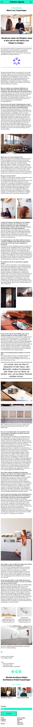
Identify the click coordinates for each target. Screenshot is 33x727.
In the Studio (16, 8)
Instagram (3, 720)
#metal (16, 680)
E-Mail (2, 718)
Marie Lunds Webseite (8, 663)
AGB (18, 721)
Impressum (20, 722)
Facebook (3, 719)
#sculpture (17, 677)
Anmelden (8, 713)
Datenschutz (20, 724)
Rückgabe (19, 719)
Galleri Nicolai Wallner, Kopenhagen (11, 666)
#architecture (8, 680)
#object (24, 677)
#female (9, 677)
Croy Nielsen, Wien (7, 665)
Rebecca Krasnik (8, 657)
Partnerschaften (21, 718)
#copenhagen (24, 680)
